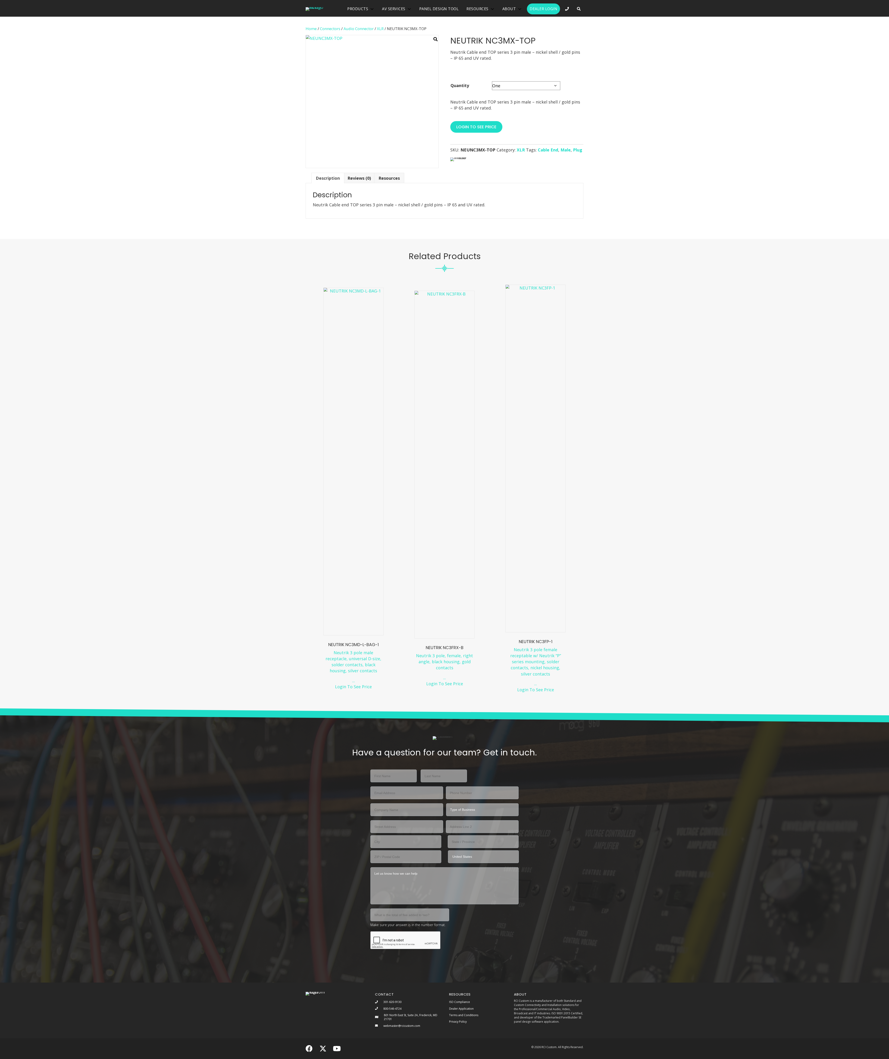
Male (565, 150)
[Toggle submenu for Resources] (492, 9)
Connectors (330, 28)
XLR (380, 28)
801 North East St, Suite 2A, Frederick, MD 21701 (410, 1017)
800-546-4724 (392, 1009)
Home (311, 28)
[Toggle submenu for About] (520, 9)
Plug (577, 150)
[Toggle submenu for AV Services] (409, 9)
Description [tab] (328, 178)
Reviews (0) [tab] (359, 178)
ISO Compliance (459, 1002)
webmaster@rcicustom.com (401, 1026)
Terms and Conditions (463, 1015)
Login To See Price (353, 686)
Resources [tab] (389, 178)
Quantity (460, 85)
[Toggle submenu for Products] (372, 9)
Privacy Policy (458, 1022)
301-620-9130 (392, 1002)
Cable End (548, 150)
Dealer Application (461, 1009)
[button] (579, 8)
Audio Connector (359, 28)
